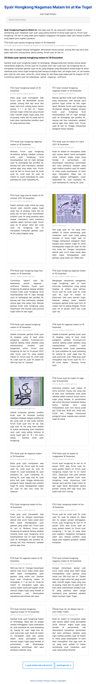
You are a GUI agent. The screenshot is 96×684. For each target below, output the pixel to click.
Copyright (61, 681)
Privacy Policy (50, 681)
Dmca (32, 681)
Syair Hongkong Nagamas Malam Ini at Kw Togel (48, 7)
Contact (39, 681)
